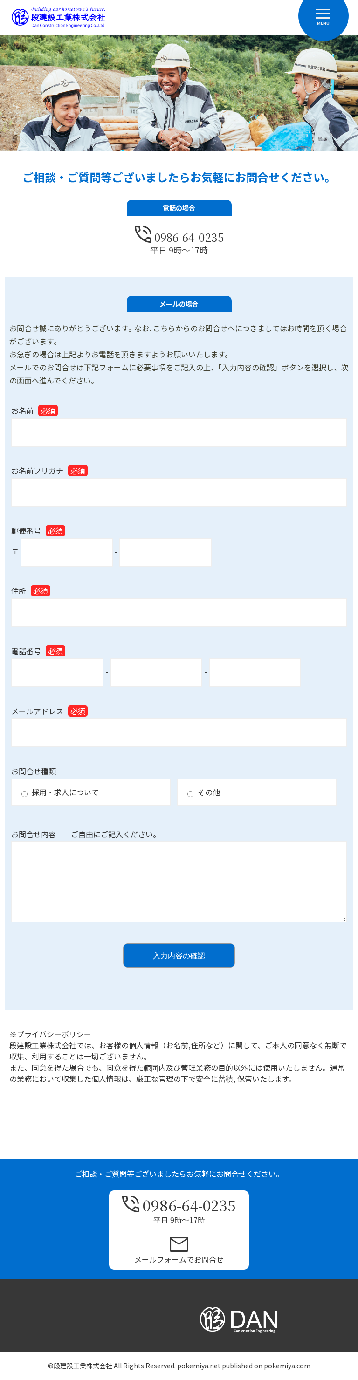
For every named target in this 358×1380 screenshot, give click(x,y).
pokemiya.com (287, 1365)
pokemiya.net (198, 1365)
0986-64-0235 (189, 236)
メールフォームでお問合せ (179, 1259)
